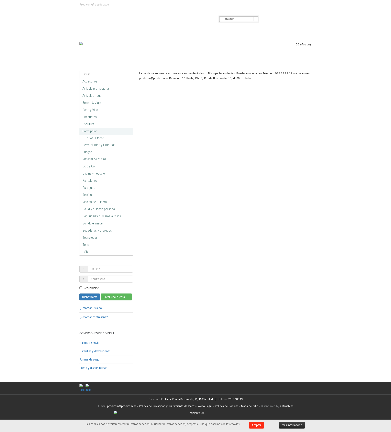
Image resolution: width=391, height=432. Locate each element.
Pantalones (89, 180)
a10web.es (286, 406)
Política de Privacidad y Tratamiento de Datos (167, 406)
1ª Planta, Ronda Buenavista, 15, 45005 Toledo (187, 399)
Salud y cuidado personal (98, 209)
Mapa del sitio (249, 406)
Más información (292, 425)
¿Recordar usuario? (91, 308)
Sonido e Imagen (93, 223)
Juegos (87, 152)
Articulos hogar (92, 96)
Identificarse (89, 297)
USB (85, 252)
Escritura (88, 124)
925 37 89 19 (235, 399)
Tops (85, 245)
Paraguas (88, 188)
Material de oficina (94, 159)
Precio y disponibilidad (93, 367)
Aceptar (256, 425)
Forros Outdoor (94, 138)
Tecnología (89, 238)
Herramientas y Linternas (98, 145)
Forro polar (89, 131)
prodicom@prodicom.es (121, 406)
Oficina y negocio (93, 173)
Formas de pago (89, 359)
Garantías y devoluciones (94, 351)
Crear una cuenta (114, 297)
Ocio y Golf (89, 166)
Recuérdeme (91, 288)
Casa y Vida (90, 110)
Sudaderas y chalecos (97, 230)
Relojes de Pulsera (94, 202)
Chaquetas (89, 117)
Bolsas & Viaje (91, 103)
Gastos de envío (89, 342)
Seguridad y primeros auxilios (101, 216)
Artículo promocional (95, 88)
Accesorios (89, 81)
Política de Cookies (226, 406)
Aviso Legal (205, 406)
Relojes (87, 195)
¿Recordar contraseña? (93, 317)
